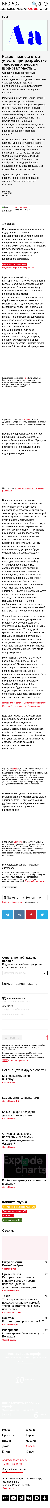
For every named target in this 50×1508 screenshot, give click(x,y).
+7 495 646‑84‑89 (12, 1464)
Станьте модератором (18, 1061)
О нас (44, 8)
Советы (33, 8)
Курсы (11, 8)
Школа (30, 1429)
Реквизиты (8, 1488)
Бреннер (28, 420)
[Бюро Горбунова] (10, 3)
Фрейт (15, 768)
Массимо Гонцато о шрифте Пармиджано (21, 706)
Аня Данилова (20, 208)
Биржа (6, 1440)
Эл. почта (7, 1005)
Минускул (18, 842)
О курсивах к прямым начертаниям (18, 268)
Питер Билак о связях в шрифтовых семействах (24, 703)
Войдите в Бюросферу (12, 902)
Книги (6, 1451)
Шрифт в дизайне (9, 887)
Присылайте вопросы (34, 881)
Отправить (12, 1037)
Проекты (8, 1435)
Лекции (22, 8)
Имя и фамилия (16, 998)
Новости (7, 1429)
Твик (26, 378)
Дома (5, 1446)
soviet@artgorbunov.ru (14, 1460)
